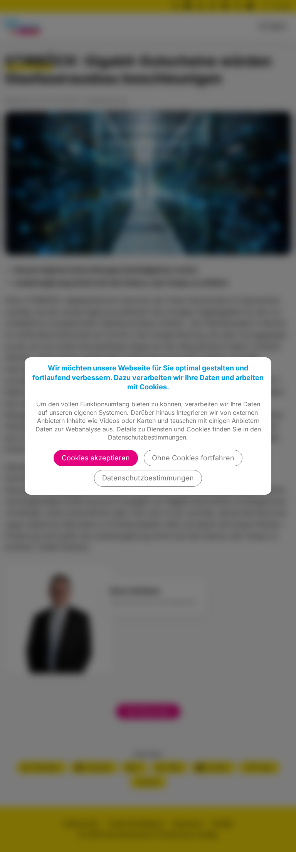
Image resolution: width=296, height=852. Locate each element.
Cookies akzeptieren (96, 458)
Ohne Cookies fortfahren (193, 458)
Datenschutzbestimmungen (148, 478)
